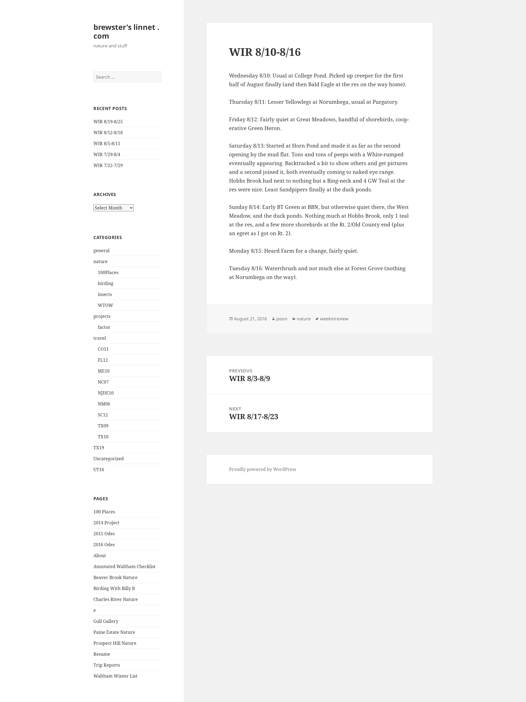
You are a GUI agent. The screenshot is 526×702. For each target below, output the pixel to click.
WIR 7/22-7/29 (108, 165)
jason (281, 319)
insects (105, 294)
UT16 (98, 470)
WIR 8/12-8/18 (108, 133)
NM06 (104, 404)
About (99, 556)
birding (105, 283)
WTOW (105, 305)
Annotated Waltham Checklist (124, 566)
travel (99, 338)
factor (104, 327)
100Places (108, 272)
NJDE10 (106, 393)
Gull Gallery (105, 621)
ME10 (104, 371)
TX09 (103, 426)
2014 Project (106, 523)
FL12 (103, 360)
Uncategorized (108, 459)
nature (100, 261)
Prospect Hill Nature (114, 643)
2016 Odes (104, 545)
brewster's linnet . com (126, 31)
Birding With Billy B (114, 588)
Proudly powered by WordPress (262, 469)
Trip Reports (106, 665)
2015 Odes (104, 534)
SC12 (103, 415)
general (101, 251)
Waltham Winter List (115, 676)
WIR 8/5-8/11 (106, 143)
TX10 (103, 437)
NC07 (103, 382)
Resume (101, 654)
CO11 (103, 349)
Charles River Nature (115, 599)
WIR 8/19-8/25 (108, 122)
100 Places (104, 512)
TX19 (98, 448)
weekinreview (334, 319)
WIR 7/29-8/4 (106, 154)
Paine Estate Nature (114, 632)
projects (101, 316)
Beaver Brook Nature (115, 577)
